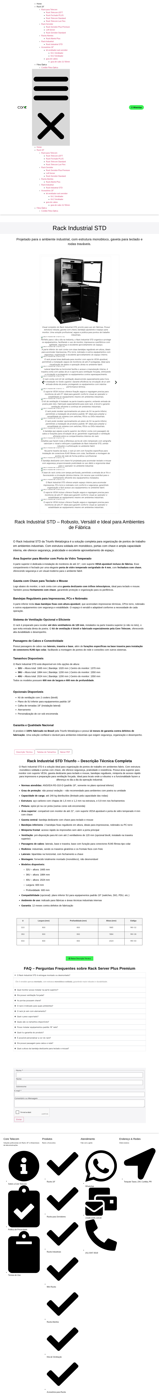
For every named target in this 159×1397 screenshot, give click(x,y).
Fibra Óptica (42, 65)
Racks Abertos (47, 36)
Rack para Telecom (49, 10)
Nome (18, 1079)
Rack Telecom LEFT (54, 12)
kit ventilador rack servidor (57, 50)
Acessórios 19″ (47, 47)
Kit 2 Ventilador (57, 56)
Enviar (19, 1119)
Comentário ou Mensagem (26, 1098)
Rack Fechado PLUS (55, 15)
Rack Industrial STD (54, 44)
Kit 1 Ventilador (57, 53)
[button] (51, 107)
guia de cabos (52, 59)
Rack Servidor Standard (56, 33)
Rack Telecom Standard (56, 18)
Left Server (50, 30)
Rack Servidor (47, 24)
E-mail (17, 1091)
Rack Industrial (47, 41)
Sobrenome (21, 1086)
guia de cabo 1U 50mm (60, 62)
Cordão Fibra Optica (49, 67)
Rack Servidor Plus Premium (58, 27)
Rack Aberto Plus (53, 39)
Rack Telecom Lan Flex (55, 21)
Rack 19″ (40, 7)
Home (39, 4)
